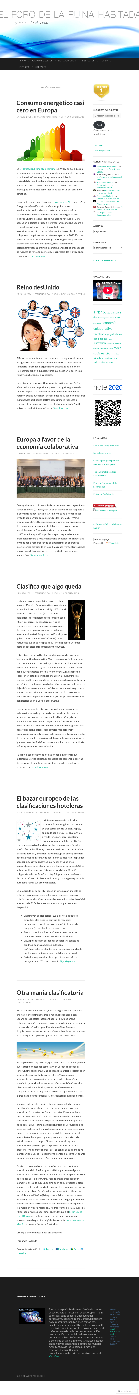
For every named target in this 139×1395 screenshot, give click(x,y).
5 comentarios (70, 593)
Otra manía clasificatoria (50, 992)
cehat (107, 318)
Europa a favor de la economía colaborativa (47, 443)
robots (109, 353)
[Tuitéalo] (44, 1249)
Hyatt (110, 339)
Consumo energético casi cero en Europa (50, 106)
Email (99, 125)
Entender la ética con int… (109, 198)
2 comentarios (69, 453)
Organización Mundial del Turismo (38, 168)
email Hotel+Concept (115, 1331)
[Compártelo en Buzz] (72, 1249)
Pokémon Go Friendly (103, 494)
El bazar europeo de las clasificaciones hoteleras (50, 802)
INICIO (23, 61)
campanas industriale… (107, 166)
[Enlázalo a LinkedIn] (81, 1249)
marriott (96, 348)
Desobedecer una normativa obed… (105, 186)
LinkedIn (21, 1253)
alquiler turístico (111, 313)
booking (102, 318)
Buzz (76, 1249)
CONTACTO (40, 67)
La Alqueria (102, 212)
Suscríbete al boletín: (105, 110)
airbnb (99, 312)
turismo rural (111, 358)
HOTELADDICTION (67, 61)
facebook (99, 334)
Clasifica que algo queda (49, 586)
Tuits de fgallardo (101, 150)
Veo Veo (54, 1356)
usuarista (101, 201)
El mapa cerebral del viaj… (109, 208)
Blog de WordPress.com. (31, 1376)
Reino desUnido (38, 287)
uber (103, 362)
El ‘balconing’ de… (104, 213)
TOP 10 (104, 61)
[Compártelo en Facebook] (57, 1249)
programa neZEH (63, 201)
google (110, 334)
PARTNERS (24, 67)
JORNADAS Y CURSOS (42, 61)
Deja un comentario (73, 117)
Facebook (63, 1249)
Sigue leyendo (36, 255)
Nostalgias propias (102, 453)
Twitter (50, 1249)
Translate (114, 543)
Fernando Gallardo (46, 117)
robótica (116, 354)
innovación (99, 342)
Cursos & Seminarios (104, 260)
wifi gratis (109, 362)
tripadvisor (99, 357)
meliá (102, 348)
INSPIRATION (88, 61)
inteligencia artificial (113, 343)
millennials (108, 348)
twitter (97, 362)
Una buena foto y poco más (106, 445)
